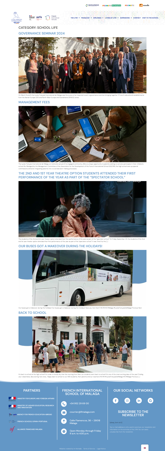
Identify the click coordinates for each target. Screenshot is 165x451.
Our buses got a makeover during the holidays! (60, 246)
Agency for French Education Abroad (34, 414)
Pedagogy (85, 18)
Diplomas (97, 18)
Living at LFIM (110, 18)
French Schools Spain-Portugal (32, 421)
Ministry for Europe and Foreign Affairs (35, 398)
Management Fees (34, 102)
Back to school (32, 313)
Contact (137, 18)
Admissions (125, 18)
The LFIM (74, 18)
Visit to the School (150, 18)
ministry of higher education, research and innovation (35, 406)
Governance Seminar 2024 (42, 33)
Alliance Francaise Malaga (29, 429)
